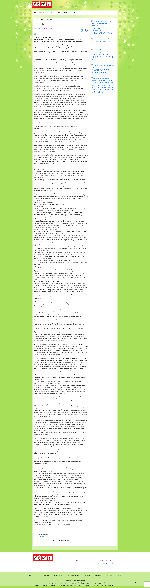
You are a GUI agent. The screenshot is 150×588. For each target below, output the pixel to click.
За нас (78, 555)
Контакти (79, 560)
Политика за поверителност (106, 563)
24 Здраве (108, 575)
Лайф (66, 12)
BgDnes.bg (88, 575)
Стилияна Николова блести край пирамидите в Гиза (102, 56)
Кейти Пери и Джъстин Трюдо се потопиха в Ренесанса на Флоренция (102, 30)
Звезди (41, 12)
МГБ (29, 575)
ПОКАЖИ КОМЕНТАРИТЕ (61, 540)
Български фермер (73, 575)
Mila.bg (98, 575)
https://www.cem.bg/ (109, 585)
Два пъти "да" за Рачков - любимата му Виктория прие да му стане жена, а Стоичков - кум (102, 88)
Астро (74, 12)
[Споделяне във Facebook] (86, 30)
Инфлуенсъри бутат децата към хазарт (100, 71)
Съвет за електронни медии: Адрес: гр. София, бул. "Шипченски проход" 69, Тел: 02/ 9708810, (61, 585)
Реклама (100, 555)
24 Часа (37, 575)
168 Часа (47, 575)
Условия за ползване (104, 560)
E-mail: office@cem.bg (96, 585)
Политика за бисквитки (105, 567)
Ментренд (58, 575)
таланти (41, 536)
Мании (58, 12)
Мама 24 (119, 575)
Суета (50, 12)
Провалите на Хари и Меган (100, 42)
